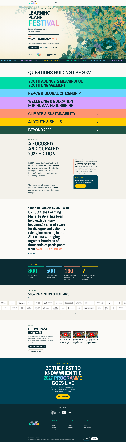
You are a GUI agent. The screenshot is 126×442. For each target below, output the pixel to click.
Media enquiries (87, 427)
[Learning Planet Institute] (39, 54)
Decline (86, 438)
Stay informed (77, 2)
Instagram (70, 427)
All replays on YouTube (36, 351)
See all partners (32, 297)
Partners (70, 2)
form (86, 169)
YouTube (70, 423)
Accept (94, 438)
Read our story (32, 253)
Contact (85, 425)
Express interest (81, 186)
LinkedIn (70, 425)
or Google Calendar (44, 47)
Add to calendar (34, 47)
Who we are (58, 2)
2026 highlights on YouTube (37, 347)
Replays (64, 2)
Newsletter (86, 423)
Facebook (70, 430)
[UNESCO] (52, 55)
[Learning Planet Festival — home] (33, 2)
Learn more (71, 439)
